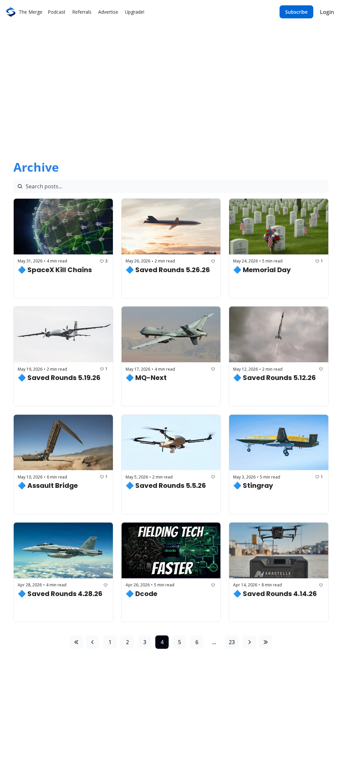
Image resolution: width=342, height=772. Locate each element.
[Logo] (10, 12)
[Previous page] (92, 642)
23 (232, 642)
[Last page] (265, 642)
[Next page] (249, 642)
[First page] (76, 642)
